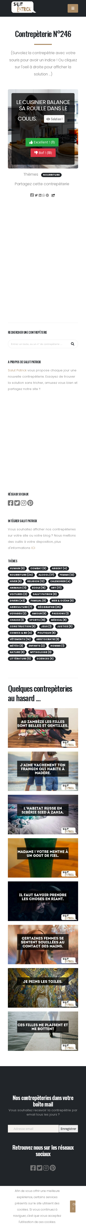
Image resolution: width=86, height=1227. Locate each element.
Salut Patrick (17, 370)
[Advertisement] (43, 267)
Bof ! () (45, 152)
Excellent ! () (44, 142)
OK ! (74, 1206)
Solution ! (56, 118)
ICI (33, 548)
